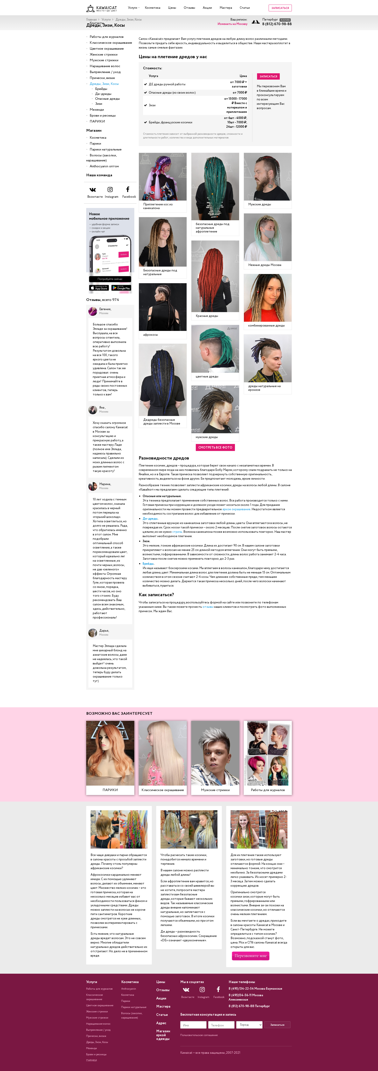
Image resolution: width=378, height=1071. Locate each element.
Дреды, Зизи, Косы (104, 83)
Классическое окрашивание (111, 42)
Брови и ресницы (103, 115)
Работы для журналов (107, 36)
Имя (186, 1025)
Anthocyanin (128, 989)
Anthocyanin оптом (104, 166)
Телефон (217, 1025)
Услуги (132, 8)
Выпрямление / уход (105, 72)
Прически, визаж (102, 77)
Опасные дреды (107, 98)
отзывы (208, 607)
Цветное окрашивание (107, 48)
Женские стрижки (103, 54)
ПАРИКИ (97, 121)
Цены (172, 8)
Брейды (101, 88)
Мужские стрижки (104, 60)
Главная (91, 19)
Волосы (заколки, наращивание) (101, 158)
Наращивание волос (105, 66)
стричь (177, 532)
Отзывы (189, 8)
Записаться (280, 8)
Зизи (98, 103)
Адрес (161, 1023)
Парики (95, 143)
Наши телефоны (242, 982)
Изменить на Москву (232, 24)
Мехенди (97, 109)
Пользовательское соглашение (199, 1035)
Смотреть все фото (215, 448)
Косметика (152, 8)
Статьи (245, 8)
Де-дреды (103, 93)
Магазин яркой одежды (163, 1035)
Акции (207, 8)
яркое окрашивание (236, 509)
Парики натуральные (106, 149)
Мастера (226, 8)
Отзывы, (102, 300)
